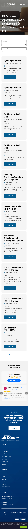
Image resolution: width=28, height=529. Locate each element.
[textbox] (14, 44)
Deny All (4, 527)
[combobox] (14, 44)
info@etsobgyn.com (7, 504)
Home (3, 449)
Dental (3, 474)
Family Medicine (5, 487)
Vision (3, 476)
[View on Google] (4, 388)
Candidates (4, 459)
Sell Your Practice (6, 456)
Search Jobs (4, 462)
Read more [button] (6, 398)
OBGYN (3, 482)
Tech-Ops (3, 479)
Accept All (23, 527)
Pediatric (3, 484)
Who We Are (4, 451)
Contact (3, 464)
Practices (3, 454)
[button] (21, 4)
